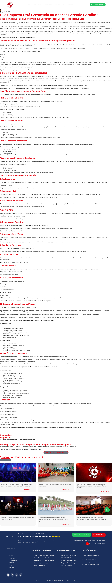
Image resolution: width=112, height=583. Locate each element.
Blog (64, 4)
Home (28, 4)
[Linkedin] (8, 575)
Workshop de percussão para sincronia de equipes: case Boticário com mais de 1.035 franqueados (16, 485)
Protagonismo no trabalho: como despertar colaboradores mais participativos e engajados (91, 518)
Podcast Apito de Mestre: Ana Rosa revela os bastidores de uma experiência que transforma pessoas (91, 486)
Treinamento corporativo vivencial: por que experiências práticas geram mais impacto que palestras (53, 519)
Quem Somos (37, 4)
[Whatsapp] (20, 575)
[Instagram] (16, 575)
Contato (70, 4)
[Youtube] (12, 575)
